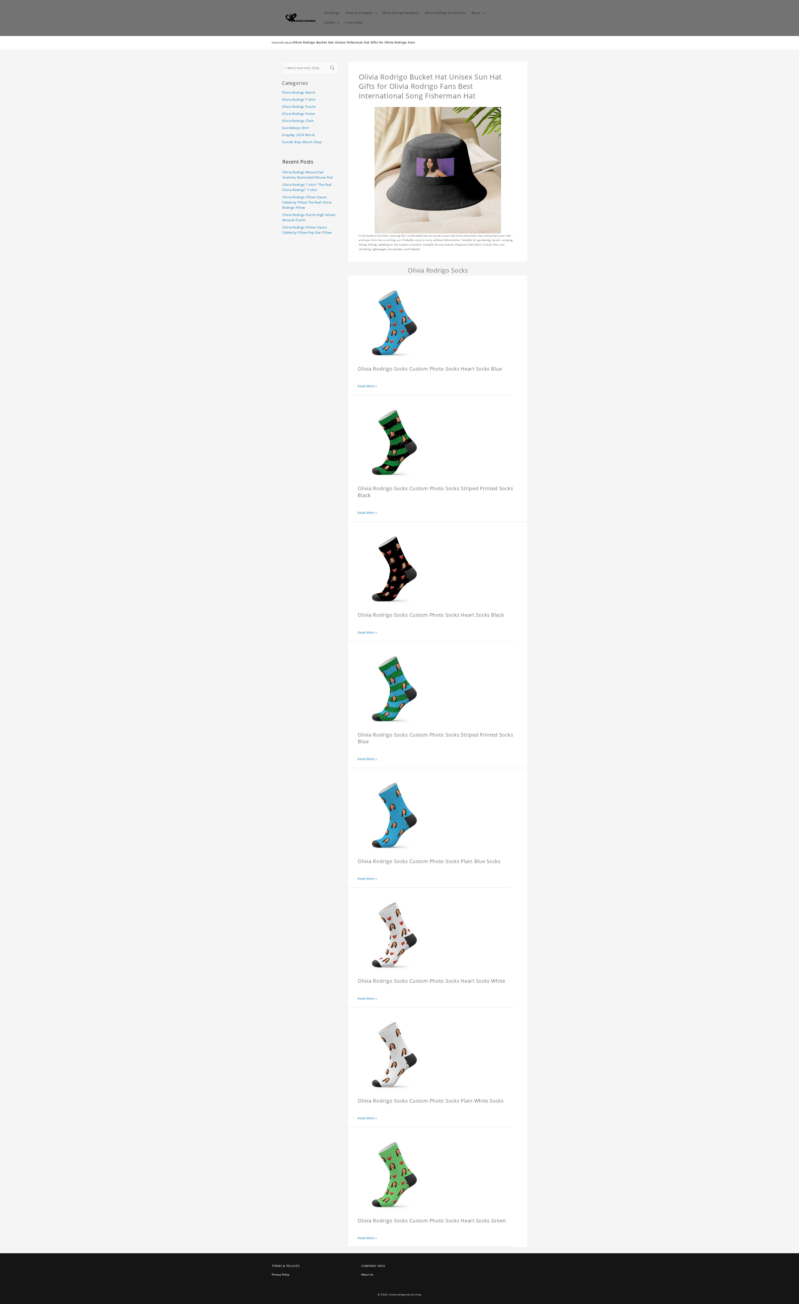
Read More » (367, 386)
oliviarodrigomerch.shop (405, 1294)
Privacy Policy (280, 1274)
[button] (361, 13)
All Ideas (286, 42)
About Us (367, 1274)
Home (275, 42)
